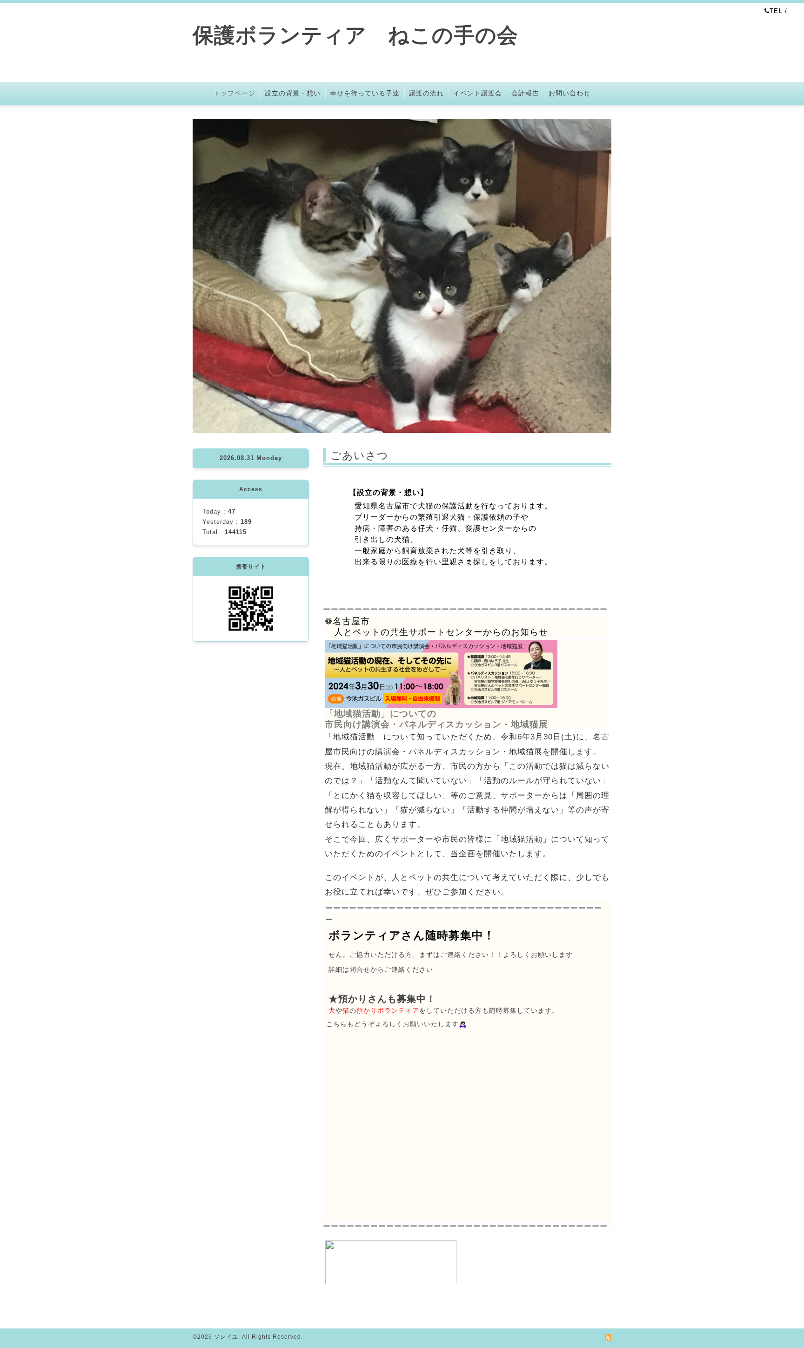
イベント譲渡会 (477, 93)
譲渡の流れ (426, 93)
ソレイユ (226, 1337)
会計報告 (525, 93)
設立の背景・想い (293, 93)
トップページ (234, 93)
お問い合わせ (569, 93)
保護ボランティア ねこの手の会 (366, 35)
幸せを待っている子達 (365, 93)
